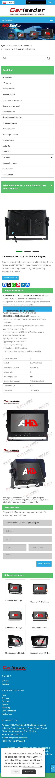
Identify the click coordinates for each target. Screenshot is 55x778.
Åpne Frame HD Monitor (13, 117)
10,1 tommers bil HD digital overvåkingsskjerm (16, 653)
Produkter (13, 46)
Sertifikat (5, 684)
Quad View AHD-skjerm (12, 100)
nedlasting (6, 707)
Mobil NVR (7, 152)
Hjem (3, 46)
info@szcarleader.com (18, 738)
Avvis (16, 772)
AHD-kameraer (9, 129)
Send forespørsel (10, 278)
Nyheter (5, 704)
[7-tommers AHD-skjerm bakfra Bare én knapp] (15, 614)
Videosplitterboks (9, 163)
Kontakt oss (7, 714)
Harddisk (6, 157)
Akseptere (29, 772)
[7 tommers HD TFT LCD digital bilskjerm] (27, 223)
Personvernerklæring (32, 766)
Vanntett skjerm (9, 94)
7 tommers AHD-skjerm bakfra (16, 600)
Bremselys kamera (10, 134)
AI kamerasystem (10, 123)
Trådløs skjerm (9, 112)
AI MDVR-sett (8, 140)
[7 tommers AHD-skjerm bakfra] (15, 588)
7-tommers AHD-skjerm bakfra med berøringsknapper (40, 602)
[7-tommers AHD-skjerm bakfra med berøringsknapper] (40, 589)
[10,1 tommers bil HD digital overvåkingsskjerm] (15, 640)
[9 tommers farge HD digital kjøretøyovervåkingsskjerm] (40, 640)
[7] (40, 614)
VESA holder (8, 169)
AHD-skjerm (24, 46)
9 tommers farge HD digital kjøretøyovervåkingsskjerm (40, 653)
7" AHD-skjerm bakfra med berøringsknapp (40, 627)
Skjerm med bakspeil (11, 106)
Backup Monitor (9, 89)
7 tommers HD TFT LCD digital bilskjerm (18, 49)
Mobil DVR (7, 146)
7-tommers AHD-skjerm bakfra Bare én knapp (16, 627)
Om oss (5, 681)
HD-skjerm (7, 83)
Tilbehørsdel (8, 174)
